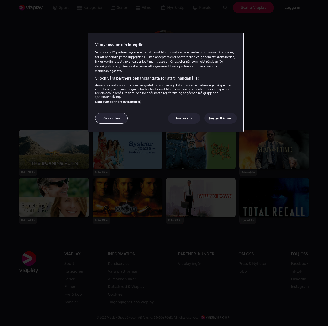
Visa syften (111, 118)
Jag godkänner (220, 118)
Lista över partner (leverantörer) (118, 101)
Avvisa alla (184, 118)
